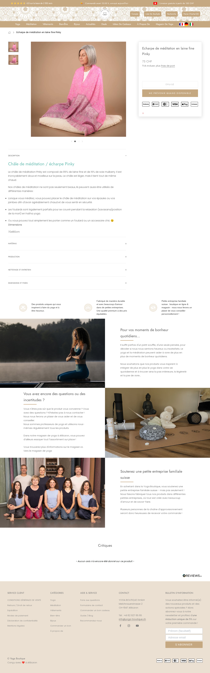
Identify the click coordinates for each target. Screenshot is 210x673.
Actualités (90, 24)
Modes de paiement (17, 615)
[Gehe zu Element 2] (13, 60)
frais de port (168, 65)
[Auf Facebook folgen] (120, 625)
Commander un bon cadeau (95, 610)
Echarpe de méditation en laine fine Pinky (38, 32)
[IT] (192, 24)
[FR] (181, 24)
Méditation (31, 24)
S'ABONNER (184, 644)
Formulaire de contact (91, 605)
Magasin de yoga (164, 24)
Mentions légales (16, 625)
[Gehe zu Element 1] (13, 47)
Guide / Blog (86, 615)
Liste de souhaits (153, 13)
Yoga (17, 24)
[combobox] (181, 24)
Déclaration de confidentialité (22, 620)
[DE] (187, 24)
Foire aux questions (90, 600)
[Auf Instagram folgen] (128, 625)
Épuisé (170, 84)
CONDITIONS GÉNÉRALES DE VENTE (24, 600)
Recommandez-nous (91, 620)
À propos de (143, 24)
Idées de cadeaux (122, 24)
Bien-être (63, 24)
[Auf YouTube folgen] (137, 625)
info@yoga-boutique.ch (132, 619)
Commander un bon (60, 625)
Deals (104, 24)
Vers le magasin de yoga (38, 450)
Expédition (12, 610)
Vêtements (48, 24)
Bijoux (77, 24)
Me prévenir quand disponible (170, 93)
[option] (187, 24)
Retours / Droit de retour (19, 605)
